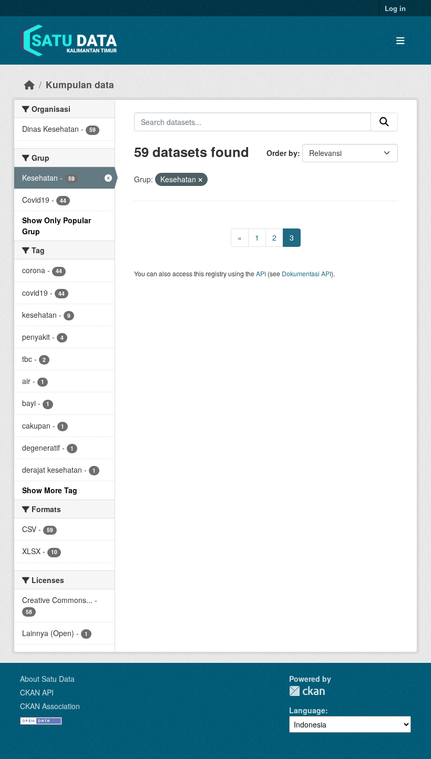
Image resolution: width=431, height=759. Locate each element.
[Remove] (200, 179)
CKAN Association (50, 706)
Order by (281, 153)
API (261, 273)
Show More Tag (49, 490)
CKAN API (37, 692)
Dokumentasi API (306, 273)
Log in (395, 8)
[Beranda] (29, 84)
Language (307, 710)
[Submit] (384, 121)
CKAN (307, 690)
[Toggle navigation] (400, 40)
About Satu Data (47, 678)
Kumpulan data (80, 84)
